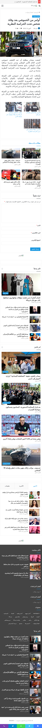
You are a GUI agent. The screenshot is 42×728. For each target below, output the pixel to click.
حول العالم (36, 620)
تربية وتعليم (25, 617)
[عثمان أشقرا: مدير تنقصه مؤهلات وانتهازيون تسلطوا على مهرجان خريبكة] (35, 639)
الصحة (37, 617)
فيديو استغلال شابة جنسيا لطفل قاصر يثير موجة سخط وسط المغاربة (16, 528)
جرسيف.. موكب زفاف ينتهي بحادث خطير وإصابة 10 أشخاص (11, 161)
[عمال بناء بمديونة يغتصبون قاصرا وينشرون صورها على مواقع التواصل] (35, 575)
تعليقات (7, 486)
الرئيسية (36, 12)
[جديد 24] (34, 5)
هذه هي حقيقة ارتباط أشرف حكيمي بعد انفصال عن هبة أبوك (17, 511)
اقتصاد (12, 613)
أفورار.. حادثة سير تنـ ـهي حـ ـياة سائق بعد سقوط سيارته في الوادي (31, 184)
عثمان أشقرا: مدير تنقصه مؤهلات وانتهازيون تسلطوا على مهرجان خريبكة (21, 298)
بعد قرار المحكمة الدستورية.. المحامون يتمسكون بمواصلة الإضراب (19, 1)
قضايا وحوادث (29, 12)
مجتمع (20, 623)
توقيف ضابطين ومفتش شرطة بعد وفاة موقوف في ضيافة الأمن (14, 114)
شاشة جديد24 (16, 620)
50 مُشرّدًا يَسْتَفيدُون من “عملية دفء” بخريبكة (15, 317)
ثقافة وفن (17, 617)
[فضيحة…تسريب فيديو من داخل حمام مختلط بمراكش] (35, 567)
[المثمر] (21, 255)
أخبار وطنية (19, 613)
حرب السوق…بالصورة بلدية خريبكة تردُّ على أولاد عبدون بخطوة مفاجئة (16, 699)
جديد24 (10, 617)
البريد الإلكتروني (35, 233)
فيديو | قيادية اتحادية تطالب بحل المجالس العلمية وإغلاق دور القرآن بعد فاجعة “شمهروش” (16, 309)
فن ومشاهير (7, 620)
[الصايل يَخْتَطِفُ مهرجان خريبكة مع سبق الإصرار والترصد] (35, 692)
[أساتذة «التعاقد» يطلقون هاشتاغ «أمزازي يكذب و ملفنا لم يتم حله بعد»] (35, 683)
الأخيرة (21, 486)
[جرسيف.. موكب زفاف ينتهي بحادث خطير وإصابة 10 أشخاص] (11, 153)
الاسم (38, 225)
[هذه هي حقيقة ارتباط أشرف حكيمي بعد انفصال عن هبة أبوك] (34, 512)
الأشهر (35, 486)
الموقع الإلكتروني (35, 240)
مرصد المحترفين (12, 623)
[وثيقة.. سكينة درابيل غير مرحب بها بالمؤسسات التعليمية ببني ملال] (34, 503)
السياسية (6, 613)
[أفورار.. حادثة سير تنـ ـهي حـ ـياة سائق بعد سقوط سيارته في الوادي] (31, 175)
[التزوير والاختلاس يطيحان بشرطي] (32, 107)
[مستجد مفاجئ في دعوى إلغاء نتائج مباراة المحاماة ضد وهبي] (34, 521)
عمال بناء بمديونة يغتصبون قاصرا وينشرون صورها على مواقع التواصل (16, 574)
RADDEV (11, 720)
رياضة (30, 620)
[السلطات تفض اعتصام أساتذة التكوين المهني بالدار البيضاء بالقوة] (35, 328)
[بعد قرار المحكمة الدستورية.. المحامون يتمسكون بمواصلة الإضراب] (31, 153)
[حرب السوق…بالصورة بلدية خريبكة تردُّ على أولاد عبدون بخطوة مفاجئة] (35, 701)
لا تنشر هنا (27, 623)
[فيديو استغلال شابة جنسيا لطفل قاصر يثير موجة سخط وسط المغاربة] (34, 530)
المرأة (32, 617)
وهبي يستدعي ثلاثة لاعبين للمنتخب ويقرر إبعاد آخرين (21, 439)
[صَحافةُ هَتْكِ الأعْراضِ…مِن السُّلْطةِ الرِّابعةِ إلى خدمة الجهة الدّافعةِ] (35, 337)
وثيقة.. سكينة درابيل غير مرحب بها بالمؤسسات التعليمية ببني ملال (18, 502)
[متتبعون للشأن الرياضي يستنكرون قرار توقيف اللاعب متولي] (34, 495)
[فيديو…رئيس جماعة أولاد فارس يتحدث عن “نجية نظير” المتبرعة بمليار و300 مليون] (35, 710)
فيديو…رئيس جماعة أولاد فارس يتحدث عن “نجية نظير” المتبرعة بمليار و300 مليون (14, 708)
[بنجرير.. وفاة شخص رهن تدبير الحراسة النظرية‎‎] (32, 123)
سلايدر (24, 620)
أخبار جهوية (27, 613)
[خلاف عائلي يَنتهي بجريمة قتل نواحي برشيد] (11, 175)
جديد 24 (35, 28)
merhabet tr (36, 613)
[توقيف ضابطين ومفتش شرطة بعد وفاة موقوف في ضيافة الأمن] (13, 107)
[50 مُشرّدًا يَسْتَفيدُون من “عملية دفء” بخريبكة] (35, 319)
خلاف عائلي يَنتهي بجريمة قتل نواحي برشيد (12, 183)
